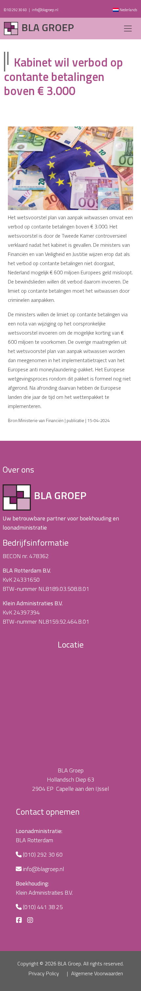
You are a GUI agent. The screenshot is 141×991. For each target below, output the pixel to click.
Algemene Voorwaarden (97, 973)
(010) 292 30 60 (15, 9)
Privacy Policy (44, 973)
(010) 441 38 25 (43, 907)
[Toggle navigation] (128, 28)
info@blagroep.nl (45, 9)
